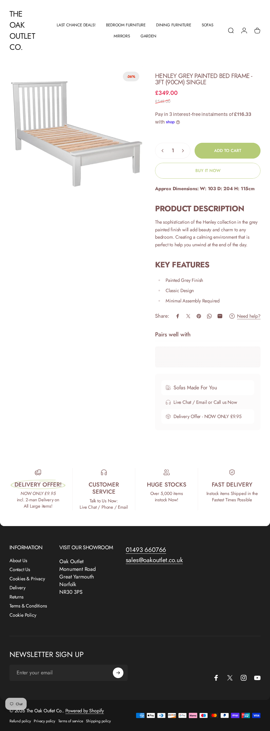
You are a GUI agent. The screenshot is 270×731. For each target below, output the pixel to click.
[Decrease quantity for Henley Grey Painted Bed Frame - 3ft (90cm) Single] (161, 150)
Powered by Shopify (84, 710)
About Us (18, 561)
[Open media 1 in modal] (76, 133)
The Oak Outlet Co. (22, 30)
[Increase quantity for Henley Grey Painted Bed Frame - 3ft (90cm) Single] (184, 150)
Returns (16, 597)
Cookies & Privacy (27, 579)
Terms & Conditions (28, 606)
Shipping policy (98, 721)
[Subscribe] (118, 673)
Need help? (249, 316)
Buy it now (207, 171)
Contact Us (19, 570)
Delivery (17, 588)
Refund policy (20, 721)
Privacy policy (44, 721)
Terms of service (70, 721)
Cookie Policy (22, 615)
